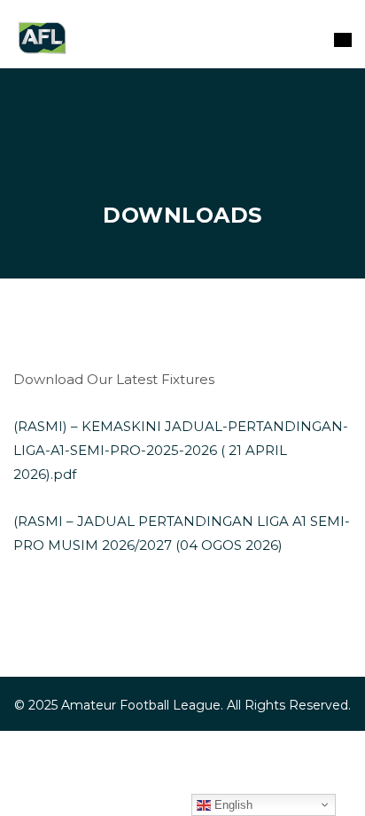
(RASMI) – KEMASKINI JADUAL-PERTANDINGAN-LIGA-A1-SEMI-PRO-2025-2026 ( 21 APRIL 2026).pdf (180, 450)
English (231, 805)
